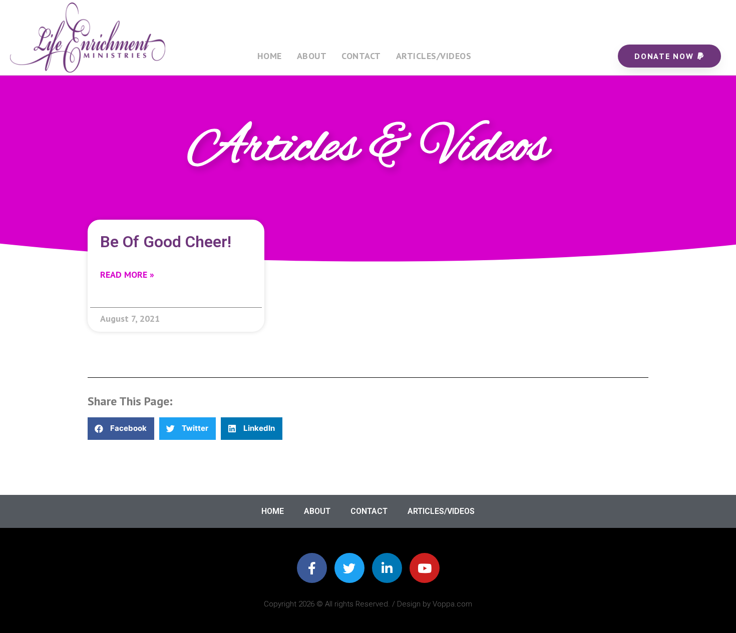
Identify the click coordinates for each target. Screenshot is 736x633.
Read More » (127, 274)
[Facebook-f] (312, 568)
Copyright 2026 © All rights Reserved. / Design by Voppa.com (368, 603)
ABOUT (312, 56)
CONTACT (361, 56)
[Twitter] (349, 568)
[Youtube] (425, 568)
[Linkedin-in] (387, 568)
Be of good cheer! (165, 241)
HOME (269, 56)
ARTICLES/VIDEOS (434, 56)
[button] (121, 428)
